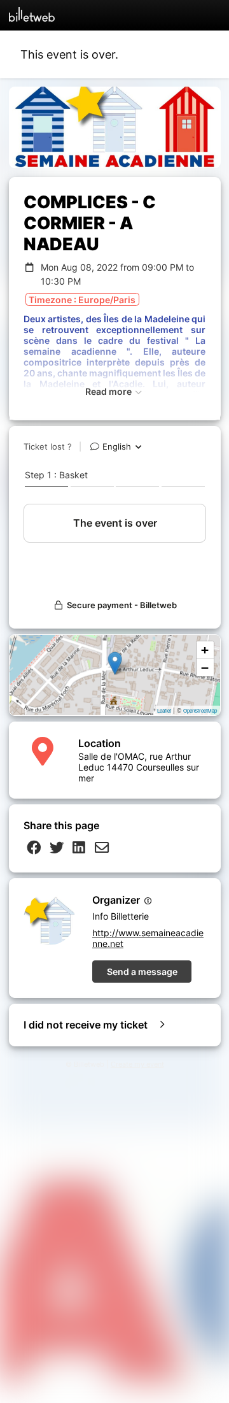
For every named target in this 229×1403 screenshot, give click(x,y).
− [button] (205, 667)
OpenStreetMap (200, 710)
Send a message (142, 971)
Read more (109, 391)
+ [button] (205, 650)
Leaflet (164, 710)
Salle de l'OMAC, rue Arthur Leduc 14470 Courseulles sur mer (138, 767)
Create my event (137, 1064)
